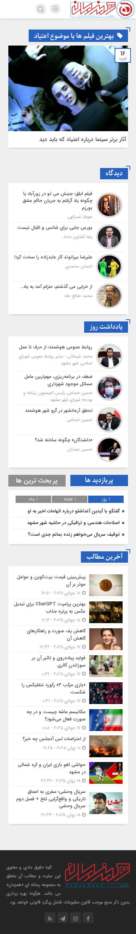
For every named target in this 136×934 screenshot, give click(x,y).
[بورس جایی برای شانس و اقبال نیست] (68, 236)
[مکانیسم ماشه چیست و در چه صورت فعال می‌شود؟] (68, 720)
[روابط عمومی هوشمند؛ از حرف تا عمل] (68, 356)
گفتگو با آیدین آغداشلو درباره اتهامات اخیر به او (74, 511)
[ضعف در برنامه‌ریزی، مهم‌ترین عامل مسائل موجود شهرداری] (68, 388)
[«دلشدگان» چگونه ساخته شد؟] (68, 448)
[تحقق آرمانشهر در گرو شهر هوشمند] (68, 419)
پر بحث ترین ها (37, 481)
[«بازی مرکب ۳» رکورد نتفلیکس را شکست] (68, 693)
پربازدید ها (99, 480)
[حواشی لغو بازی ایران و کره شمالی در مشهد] (68, 772)
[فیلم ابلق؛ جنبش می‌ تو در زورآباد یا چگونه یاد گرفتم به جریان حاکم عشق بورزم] (68, 205)
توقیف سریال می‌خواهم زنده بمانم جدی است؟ (74, 534)
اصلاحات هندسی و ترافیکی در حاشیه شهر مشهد (73, 523)
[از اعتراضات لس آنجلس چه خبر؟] (68, 746)
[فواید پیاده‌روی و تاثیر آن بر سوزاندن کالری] (68, 666)
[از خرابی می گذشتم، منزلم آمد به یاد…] (68, 295)
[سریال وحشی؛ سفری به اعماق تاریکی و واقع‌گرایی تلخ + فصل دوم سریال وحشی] (68, 802)
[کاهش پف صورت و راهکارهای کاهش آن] (68, 639)
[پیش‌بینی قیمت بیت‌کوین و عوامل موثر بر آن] (68, 585)
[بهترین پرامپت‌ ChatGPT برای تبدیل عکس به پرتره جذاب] (68, 612)
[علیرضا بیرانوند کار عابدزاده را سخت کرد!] (68, 266)
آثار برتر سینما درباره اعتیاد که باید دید (82, 139)
